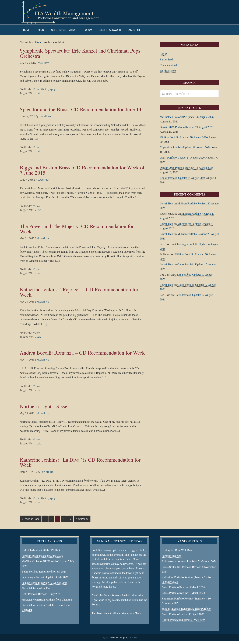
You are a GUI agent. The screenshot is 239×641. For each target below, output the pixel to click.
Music (36, 89)
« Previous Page (30, 518)
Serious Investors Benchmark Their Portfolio (186, 608)
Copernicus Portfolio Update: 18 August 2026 (185, 147)
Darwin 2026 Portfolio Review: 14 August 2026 (186, 167)
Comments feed (168, 65)
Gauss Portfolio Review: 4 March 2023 (183, 593)
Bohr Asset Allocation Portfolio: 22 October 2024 (189, 561)
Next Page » (82, 518)
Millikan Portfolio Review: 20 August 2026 (184, 137)
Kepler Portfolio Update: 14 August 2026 (182, 178)
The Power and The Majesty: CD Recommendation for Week (77, 228)
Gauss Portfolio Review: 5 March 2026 (183, 587)
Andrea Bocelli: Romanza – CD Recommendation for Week (82, 352)
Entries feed (166, 59)
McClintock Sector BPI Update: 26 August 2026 (187, 117)
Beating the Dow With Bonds (178, 550)
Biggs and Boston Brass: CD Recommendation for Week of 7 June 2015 (82, 170)
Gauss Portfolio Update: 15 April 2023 (183, 614)
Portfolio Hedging (171, 555)
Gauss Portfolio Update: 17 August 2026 (182, 157)
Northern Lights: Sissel (44, 406)
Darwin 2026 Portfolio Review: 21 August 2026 (186, 127)
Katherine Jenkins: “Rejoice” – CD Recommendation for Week (79, 292)
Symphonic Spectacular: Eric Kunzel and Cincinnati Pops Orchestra (80, 53)
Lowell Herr (166, 203)
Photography (48, 89)
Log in (163, 54)
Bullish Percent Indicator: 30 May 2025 (183, 620)
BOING (133, 637)
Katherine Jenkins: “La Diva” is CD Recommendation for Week (80, 462)
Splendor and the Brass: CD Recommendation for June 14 (80, 109)
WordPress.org (168, 70)
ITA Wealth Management (63, 12)
